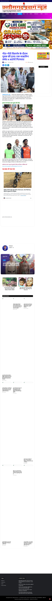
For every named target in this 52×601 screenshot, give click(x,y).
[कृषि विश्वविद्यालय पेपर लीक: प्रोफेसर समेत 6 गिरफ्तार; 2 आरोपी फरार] (7, 503)
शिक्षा (23, 13)
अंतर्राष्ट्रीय (7, 13)
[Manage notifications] (50, 599)
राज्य (11, 13)
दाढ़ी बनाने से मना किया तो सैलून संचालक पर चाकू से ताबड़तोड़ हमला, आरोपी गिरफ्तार (28, 306)
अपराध (15, 13)
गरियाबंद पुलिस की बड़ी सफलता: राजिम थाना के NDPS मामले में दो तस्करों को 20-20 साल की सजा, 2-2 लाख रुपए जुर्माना (17, 306)
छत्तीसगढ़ (20, 13)
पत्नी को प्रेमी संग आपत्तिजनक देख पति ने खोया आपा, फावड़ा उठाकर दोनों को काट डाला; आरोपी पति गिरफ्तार (6, 389)
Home (3, 13)
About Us (46, 13)
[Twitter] (6, 65)
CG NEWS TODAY (22, 578)
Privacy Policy (3, 585)
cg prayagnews (21, 597)
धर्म (27, 13)
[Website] (9, 247)
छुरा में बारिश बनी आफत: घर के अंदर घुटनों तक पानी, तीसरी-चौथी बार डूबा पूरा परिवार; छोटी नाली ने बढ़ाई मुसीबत (17, 389)
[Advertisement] (17, 209)
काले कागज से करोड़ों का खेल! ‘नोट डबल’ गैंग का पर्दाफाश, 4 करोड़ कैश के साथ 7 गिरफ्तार (28, 460)
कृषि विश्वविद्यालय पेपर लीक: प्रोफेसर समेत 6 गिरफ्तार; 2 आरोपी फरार (6, 542)
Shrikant (5, 62)
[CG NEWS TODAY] (26, 7)
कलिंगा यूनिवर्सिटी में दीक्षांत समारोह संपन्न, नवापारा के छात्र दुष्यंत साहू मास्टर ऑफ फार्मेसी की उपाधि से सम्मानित (11, 264)
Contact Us (4, 15)
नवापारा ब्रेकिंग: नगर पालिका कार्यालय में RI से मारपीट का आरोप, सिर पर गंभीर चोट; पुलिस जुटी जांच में (28, 543)
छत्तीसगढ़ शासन (36, 13)
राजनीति (41, 13)
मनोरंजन (31, 13)
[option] (18, 264)
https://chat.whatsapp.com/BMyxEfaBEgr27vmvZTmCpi (12, 166)
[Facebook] (3, 65)
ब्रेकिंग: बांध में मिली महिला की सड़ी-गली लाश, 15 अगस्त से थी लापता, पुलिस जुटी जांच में (17, 472)
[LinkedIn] (8, 65)
